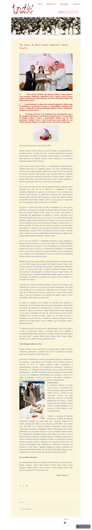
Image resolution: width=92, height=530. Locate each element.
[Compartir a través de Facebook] (20, 485)
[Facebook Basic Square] (65, 523)
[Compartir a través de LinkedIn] (27, 485)
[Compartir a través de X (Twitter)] (23, 485)
